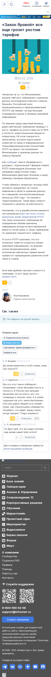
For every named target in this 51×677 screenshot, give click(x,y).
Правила (7, 564)
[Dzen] (27, 666)
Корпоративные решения (24, 502)
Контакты (7, 577)
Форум (11, 540)
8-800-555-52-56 (14, 608)
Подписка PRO (11, 560)
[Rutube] (43, 666)
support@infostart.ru (16, 612)
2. (4, 380)
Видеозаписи (16, 529)
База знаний (15, 481)
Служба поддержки (20, 584)
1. (3, 361)
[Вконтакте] (12, 666)
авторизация (25, 448)
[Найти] (45, 468)
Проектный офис (18, 519)
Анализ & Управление (22, 492)
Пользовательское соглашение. (19, 640)
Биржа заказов (17, 535)
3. (5, 424)
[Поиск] (11, 4)
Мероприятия (16, 524)
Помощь (7, 569)
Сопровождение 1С (20, 497)
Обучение (13, 508)
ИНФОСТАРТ (9, 276)
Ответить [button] (30, 374)
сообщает (12, 162)
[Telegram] (5, 666)
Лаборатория (16, 486)
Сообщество (9, 556)
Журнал (12, 476)
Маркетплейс (16, 513)
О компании (10, 552)
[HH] (20, 666)
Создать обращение (18, 619)
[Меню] (4, 4)
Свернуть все (10, 352)
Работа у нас (10, 573)
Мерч (10, 545)
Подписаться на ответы (17, 338)
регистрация (10, 448)
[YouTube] (35, 666)
